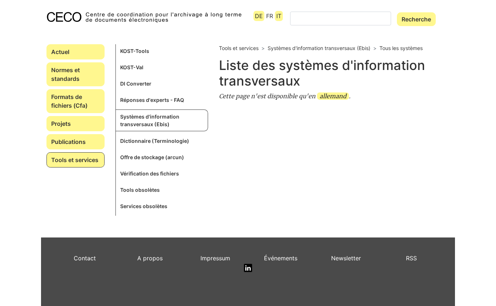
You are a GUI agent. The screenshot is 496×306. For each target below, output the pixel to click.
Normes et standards (65, 74)
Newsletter (346, 258)
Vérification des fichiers (149, 173)
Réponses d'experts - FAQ (152, 100)
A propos (150, 258)
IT (278, 16)
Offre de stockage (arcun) (152, 157)
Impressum (215, 258)
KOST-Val (131, 67)
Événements (280, 258)
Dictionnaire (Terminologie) (154, 141)
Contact (85, 258)
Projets (61, 123)
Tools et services (74, 160)
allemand (333, 96)
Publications (68, 141)
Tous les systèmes (401, 48)
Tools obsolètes (140, 190)
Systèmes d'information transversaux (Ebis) (149, 120)
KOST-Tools (134, 51)
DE (259, 16)
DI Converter (135, 83)
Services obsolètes (143, 206)
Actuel (60, 51)
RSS (411, 258)
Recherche (416, 19)
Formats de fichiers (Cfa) (69, 101)
